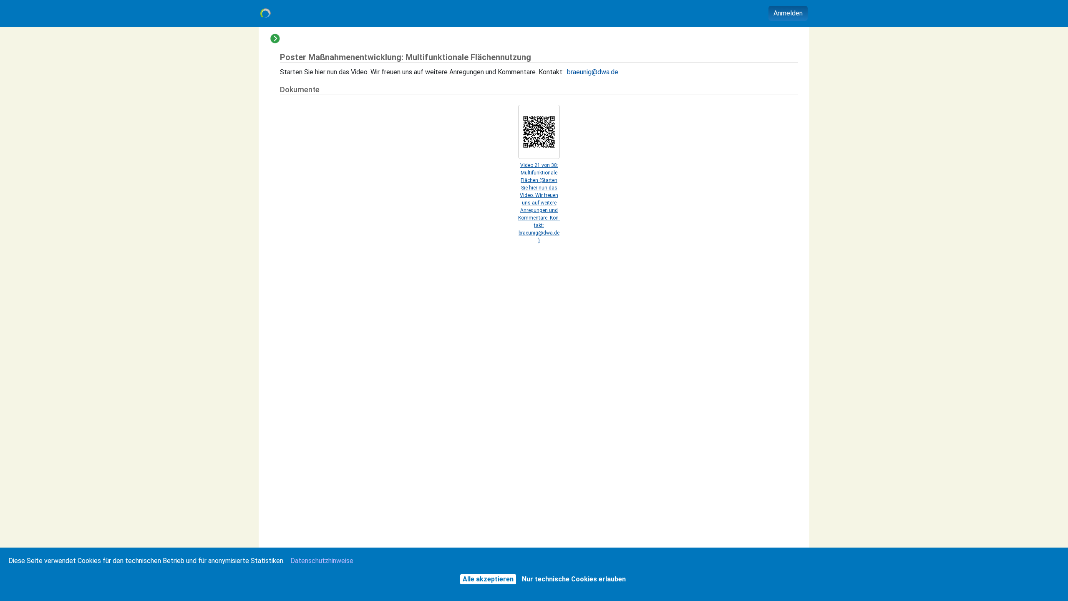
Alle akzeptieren (488, 579)
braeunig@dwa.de (592, 72)
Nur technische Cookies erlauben (574, 579)
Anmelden (788, 13)
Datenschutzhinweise (321, 561)
